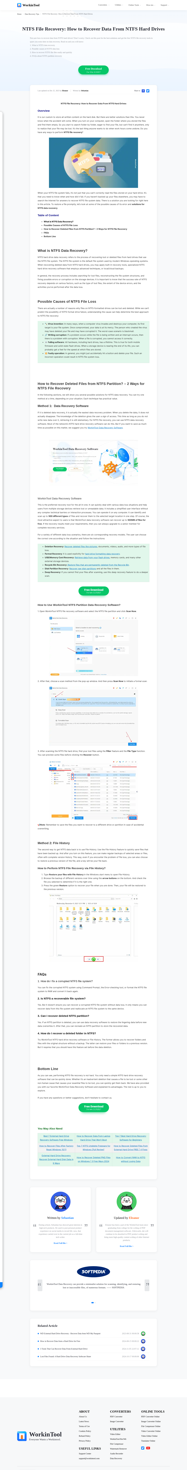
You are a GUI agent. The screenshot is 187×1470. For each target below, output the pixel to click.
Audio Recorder (116, 1454)
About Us (83, 1417)
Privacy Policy (85, 1441)
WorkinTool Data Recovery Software (105, 427)
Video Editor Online (149, 1436)
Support (164, 5)
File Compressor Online (150, 1426)
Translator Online (148, 1441)
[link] (19, 14)
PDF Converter (116, 1417)
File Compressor (116, 1444)
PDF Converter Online (150, 1417)
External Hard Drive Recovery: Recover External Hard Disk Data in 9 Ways (56, 1159)
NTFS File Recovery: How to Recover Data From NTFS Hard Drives (67, 14)
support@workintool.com (89, 1458)
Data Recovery (116, 1458)
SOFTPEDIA (118, 1287)
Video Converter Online (151, 1431)
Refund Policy (84, 1436)
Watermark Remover (118, 1449)
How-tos (149, 5)
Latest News (84, 1421)
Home (19, 14)
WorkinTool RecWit (118, 1439)
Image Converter (117, 1421)
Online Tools (133, 5)
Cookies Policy (85, 1431)
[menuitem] (104, 5)
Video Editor (115, 1434)
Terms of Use (84, 1426)
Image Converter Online (151, 1421)
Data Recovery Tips (32, 14)
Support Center (85, 1454)
